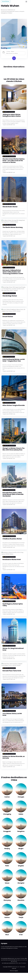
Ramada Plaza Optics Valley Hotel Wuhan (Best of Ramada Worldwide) (13, 494)
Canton (7, 797)
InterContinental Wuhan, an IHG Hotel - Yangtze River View (14, 360)
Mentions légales (14, 970)
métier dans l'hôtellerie (20, 963)
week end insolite (21, 960)
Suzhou (7, 917)
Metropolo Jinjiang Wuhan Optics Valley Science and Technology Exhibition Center (13, 271)
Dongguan (7, 831)
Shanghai (21, 883)
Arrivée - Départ (10, 51)
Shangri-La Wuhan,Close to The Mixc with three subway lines (13, 449)
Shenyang (7, 900)
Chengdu (21, 797)
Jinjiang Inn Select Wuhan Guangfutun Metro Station (12, 115)
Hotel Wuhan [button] (5, 1)
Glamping (14, 961)
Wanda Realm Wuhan (10, 207)
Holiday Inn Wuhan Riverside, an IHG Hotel (14, 757)
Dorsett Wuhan (8, 316)
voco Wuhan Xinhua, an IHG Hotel (12, 714)
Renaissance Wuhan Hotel (12, 559)
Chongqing (7, 814)
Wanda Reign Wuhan (10, 296)
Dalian (21, 814)
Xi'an (21, 935)
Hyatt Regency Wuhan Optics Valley (13, 604)
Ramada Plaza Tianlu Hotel (12, 671)
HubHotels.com (15, 966)
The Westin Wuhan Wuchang (13, 227)
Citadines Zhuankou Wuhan (12, 539)
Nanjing (7, 848)
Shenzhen (21, 900)
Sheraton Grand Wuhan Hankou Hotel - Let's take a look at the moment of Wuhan (14, 160)
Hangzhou (20, 831)
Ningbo (20, 848)
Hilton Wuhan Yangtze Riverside (14, 405)
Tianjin (21, 917)
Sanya (7, 883)
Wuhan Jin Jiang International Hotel (13, 649)
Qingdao (21, 866)
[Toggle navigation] (26, 1)
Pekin (7, 866)
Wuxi (7, 935)
